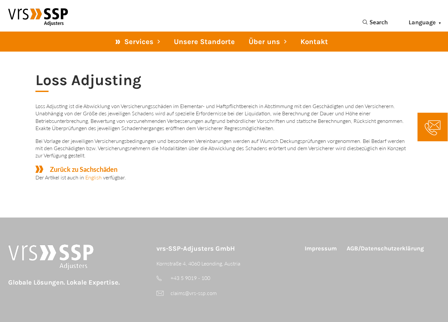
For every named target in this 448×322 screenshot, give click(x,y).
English (93, 177)
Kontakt (314, 41)
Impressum (321, 248)
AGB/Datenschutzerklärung (385, 248)
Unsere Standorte (204, 41)
